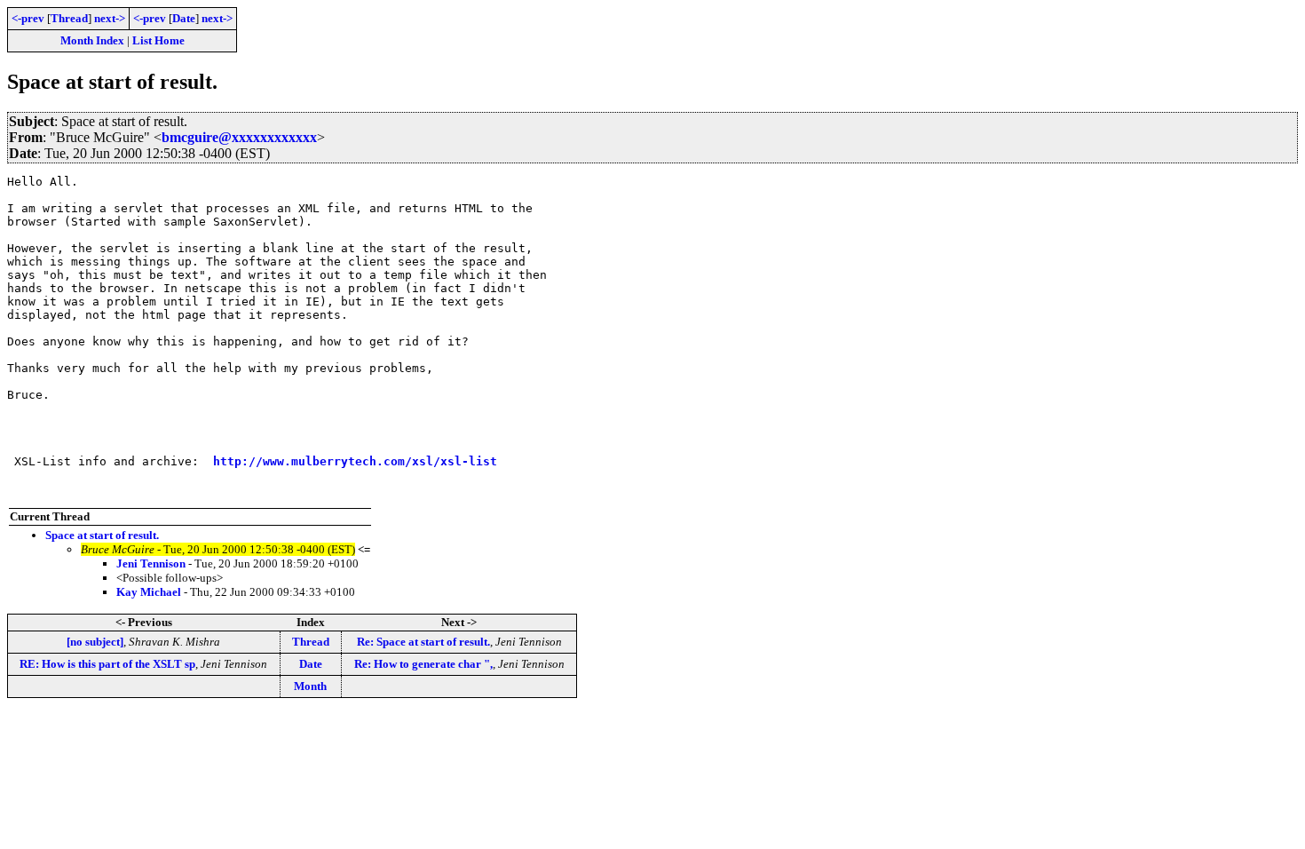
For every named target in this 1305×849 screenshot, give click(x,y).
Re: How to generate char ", (423, 663)
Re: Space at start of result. (423, 641)
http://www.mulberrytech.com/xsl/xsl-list (355, 461)
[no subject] (95, 641)
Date (183, 18)
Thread (69, 18)
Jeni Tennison (151, 563)
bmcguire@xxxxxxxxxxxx (239, 137)
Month (310, 686)
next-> (109, 18)
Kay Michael (148, 592)
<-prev (28, 18)
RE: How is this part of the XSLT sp (107, 663)
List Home (158, 40)
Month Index (92, 40)
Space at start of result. (102, 535)
